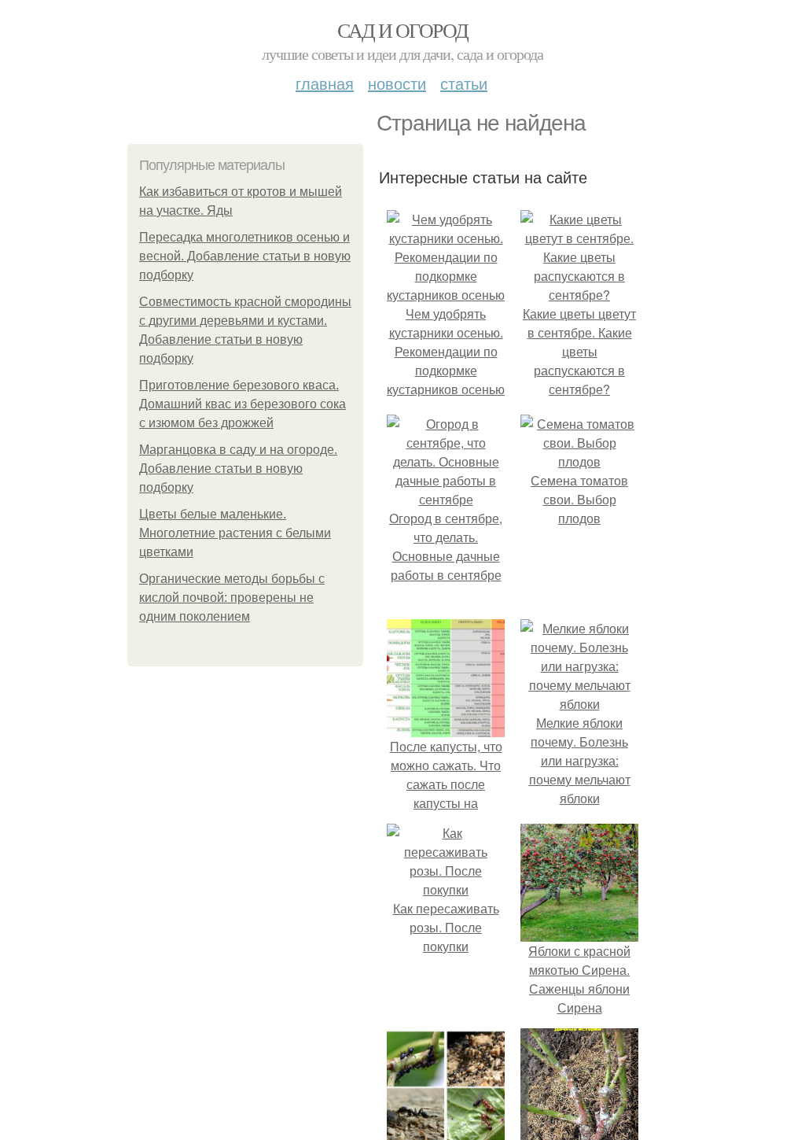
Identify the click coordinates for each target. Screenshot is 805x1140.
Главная (325, 83)
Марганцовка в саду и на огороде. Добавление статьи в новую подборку (238, 468)
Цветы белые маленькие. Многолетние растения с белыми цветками (235, 533)
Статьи (463, 83)
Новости (397, 83)
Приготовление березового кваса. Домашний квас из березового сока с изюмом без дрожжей (242, 404)
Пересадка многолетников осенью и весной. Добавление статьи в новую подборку (245, 256)
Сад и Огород (403, 30)
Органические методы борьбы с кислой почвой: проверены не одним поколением (232, 597)
